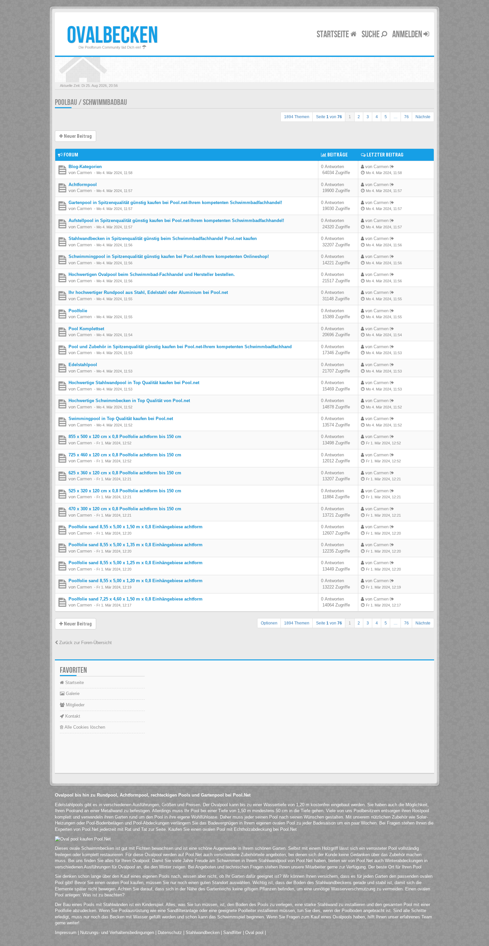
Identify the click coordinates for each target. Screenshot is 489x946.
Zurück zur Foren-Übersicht (85, 642)
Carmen (84, 172)
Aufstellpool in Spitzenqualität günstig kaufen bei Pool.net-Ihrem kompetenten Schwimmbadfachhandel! (176, 220)
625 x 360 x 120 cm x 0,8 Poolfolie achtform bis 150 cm (125, 472)
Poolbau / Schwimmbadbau (91, 102)
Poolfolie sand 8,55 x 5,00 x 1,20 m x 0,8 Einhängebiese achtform (136, 580)
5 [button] (386, 117)
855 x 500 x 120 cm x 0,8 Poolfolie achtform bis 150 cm (125, 436)
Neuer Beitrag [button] (77, 136)
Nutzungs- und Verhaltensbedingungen (117, 932)
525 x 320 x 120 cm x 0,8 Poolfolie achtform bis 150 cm (125, 490)
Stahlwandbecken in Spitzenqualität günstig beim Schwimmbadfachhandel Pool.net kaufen (163, 238)
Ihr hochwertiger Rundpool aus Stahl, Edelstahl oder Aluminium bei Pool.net (148, 292)
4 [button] (377, 117)
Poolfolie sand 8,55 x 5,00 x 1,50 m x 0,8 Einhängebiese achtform (136, 526)
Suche (371, 34)
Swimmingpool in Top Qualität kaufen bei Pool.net (121, 418)
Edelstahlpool (83, 364)
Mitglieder (74, 704)
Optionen (269, 623)
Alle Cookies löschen (84, 727)
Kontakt (72, 716)
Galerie (72, 693)
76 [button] (406, 117)
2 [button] (359, 117)
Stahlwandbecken (203, 932)
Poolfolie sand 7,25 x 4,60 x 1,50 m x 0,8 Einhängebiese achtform (136, 598)
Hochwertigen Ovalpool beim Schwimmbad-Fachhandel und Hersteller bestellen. (152, 274)
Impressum (66, 932)
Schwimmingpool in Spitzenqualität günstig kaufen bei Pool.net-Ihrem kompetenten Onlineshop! (169, 256)
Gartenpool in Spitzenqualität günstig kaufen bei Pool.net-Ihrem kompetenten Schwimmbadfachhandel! (175, 202)
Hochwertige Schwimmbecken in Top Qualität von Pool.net (129, 400)
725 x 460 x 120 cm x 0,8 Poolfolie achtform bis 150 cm (125, 454)
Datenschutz (170, 932)
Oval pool (254, 932)
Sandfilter (232, 932)
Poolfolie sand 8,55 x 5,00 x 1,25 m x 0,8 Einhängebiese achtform (136, 562)
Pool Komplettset (86, 328)
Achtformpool (83, 184)
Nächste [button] (422, 117)
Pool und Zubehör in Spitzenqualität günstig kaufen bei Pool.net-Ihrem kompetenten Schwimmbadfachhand (180, 346)
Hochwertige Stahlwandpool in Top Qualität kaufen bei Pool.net (134, 382)
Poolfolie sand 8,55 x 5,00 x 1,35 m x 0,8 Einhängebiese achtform (136, 544)
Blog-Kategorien (85, 166)
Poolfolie (78, 310)
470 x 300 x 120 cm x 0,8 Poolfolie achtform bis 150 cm (125, 508)
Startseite (333, 34)
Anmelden (407, 34)
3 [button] (368, 117)
